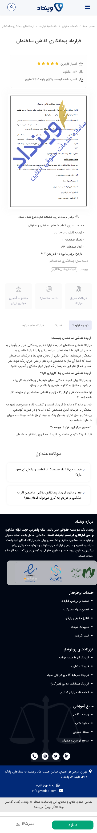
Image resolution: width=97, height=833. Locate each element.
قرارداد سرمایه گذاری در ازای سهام (68, 675)
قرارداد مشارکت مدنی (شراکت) (69, 683)
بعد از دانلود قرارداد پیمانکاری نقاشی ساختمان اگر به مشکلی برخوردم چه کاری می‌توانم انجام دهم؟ (49, 495)
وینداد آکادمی (80, 714)
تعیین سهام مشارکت (76, 609)
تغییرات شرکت (80, 627)
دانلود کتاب (82, 723)
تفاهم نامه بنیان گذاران (75, 692)
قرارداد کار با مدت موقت (74, 657)
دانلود (73, 825)
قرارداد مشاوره (80, 666)
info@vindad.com (44, 791)
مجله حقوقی (81, 731)
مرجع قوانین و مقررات (75, 740)
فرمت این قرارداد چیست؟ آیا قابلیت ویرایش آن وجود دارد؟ (48, 472)
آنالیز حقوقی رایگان (77, 618)
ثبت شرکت (82, 635)
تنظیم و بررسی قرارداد (75, 600)
